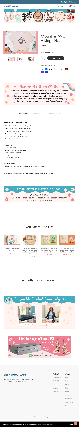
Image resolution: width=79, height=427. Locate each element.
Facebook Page (57, 381)
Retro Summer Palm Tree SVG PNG (12, 249)
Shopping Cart (64, 2)
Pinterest (55, 384)
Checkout (73, 2)
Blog (66, 388)
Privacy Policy (68, 395)
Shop (66, 381)
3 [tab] (22, 50)
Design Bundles (57, 391)
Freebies (67, 384)
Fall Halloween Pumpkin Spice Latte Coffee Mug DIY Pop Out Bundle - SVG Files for (30, 251)
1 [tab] (19, 50)
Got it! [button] (71, 424)
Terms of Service (69, 402)
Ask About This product (48, 52)
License (67, 391)
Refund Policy (68, 398)
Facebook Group (57, 377)
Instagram (55, 388)
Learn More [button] (50, 424)
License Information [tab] (51, 113)
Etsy (54, 395)
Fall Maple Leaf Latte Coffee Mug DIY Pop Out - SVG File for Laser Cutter (49, 250)
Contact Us (68, 405)
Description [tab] (24, 113)
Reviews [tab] (36, 113)
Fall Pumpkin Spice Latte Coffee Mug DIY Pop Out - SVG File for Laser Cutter (67, 250)
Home (66, 377)
